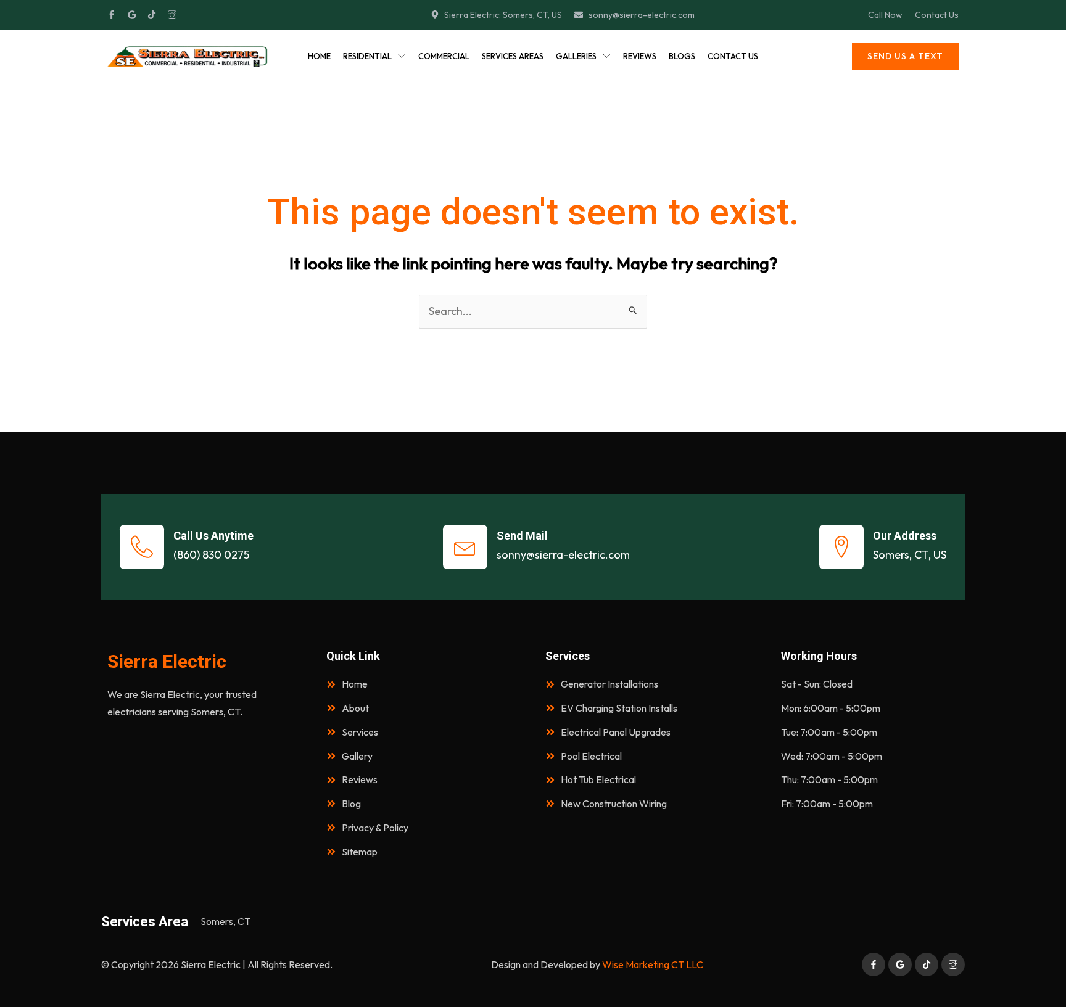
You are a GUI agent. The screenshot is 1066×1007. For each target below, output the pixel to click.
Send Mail (522, 535)
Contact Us (733, 56)
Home (319, 56)
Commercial (443, 56)
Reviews (639, 56)
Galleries (576, 56)
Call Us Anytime (213, 535)
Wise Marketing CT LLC (652, 964)
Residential (367, 56)
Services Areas (512, 56)
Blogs (682, 56)
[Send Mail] (465, 547)
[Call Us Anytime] (142, 547)
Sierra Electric (166, 661)
